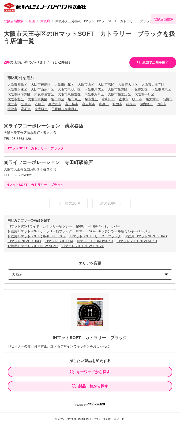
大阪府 (45, 21)
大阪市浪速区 (17, 89)
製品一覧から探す (93, 386)
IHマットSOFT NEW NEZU (136, 241)
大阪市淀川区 (94, 94)
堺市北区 (91, 99)
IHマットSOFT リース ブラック (95, 236)
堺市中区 (57, 99)
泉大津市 (152, 99)
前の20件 (72, 203)
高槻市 (167, 99)
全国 (32, 21)
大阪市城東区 (161, 89)
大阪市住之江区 (119, 94)
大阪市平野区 (144, 94)
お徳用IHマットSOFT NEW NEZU (33, 246)
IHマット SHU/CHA (59, 241)
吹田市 (137, 99)
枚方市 (12, 104)
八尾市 (40, 104)
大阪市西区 (86, 84)
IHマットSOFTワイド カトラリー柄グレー (40, 226)
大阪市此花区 (64, 84)
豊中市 (123, 99)
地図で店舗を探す (155, 62)
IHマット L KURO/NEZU (95, 241)
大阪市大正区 (128, 84)
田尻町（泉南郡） (65, 109)
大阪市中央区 (37, 99)
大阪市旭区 (139, 89)
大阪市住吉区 (44, 94)
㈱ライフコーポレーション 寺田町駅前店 (48, 162)
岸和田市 (108, 99)
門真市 (161, 104)
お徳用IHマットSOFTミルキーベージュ (37, 236)
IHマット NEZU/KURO (24, 241)
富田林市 (71, 104)
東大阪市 (41, 109)
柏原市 (131, 104)
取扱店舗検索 (13, 21)
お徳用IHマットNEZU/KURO (146, 236)
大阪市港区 (106, 84)
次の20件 (108, 203)
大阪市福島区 (41, 84)
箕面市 (117, 104)
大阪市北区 (16, 99)
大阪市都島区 (17, 84)
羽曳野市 (146, 104)
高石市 (26, 109)
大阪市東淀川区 (69, 89)
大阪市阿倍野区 (19, 94)
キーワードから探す (93, 372)
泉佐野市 (54, 104)
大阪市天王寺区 (153, 84)
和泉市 (104, 104)
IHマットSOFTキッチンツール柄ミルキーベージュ (113, 231)
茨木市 (26, 104)
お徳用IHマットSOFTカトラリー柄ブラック (40, 231)
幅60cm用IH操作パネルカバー (98, 226)
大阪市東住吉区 (69, 94)
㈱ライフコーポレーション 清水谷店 (43, 125)
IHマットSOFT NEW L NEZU (82, 246)
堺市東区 (74, 99)
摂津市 (12, 109)
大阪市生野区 (118, 89)
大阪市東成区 (94, 89)
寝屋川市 (88, 104)
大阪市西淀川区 (42, 89)
